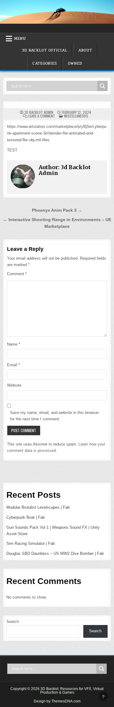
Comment (17, 274)
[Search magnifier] (102, 86)
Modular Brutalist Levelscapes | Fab (38, 507)
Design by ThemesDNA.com (57, 701)
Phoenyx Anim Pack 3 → (57, 210)
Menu (20, 39)
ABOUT (85, 50)
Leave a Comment (41, 116)
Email (13, 365)
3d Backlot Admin (38, 112)
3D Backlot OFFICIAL (44, 50)
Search (12, 621)
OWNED (75, 63)
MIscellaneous (76, 115)
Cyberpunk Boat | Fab (25, 517)
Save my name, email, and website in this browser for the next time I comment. (54, 415)
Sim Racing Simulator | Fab (30, 543)
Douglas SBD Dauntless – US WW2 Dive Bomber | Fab (55, 553)
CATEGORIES (44, 63)
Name (13, 344)
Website (14, 385)
